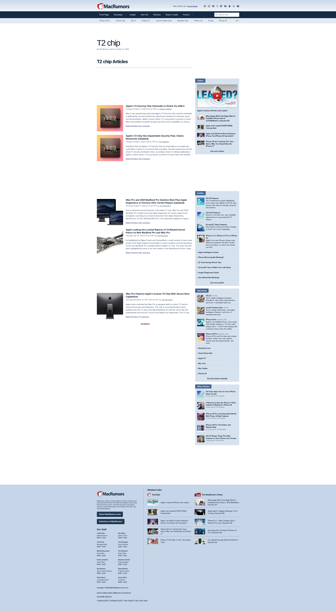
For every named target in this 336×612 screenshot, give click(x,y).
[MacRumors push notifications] (229, 6)
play (217, 96)
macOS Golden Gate (164, 21)
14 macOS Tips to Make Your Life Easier (214, 267)
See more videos (217, 151)
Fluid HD (131, 600)
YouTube (156, 495)
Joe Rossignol (165, 206)
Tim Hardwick (164, 142)
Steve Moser (101, 577)
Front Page (104, 15)
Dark (145, 600)
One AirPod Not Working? (208, 278)
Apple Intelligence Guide (208, 252)
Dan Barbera (101, 568)
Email (98, 537)
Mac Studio (203, 368)
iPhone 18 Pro (104, 21)
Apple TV (202, 358)
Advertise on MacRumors (110, 521)
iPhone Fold (120, 21)
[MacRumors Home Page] (113, 6)
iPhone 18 (223, 21)
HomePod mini (204, 348)
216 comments (144, 159)
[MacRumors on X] (217, 6)
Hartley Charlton (165, 109)
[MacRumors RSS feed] (233, 6)
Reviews (157, 15)
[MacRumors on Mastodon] (221, 6)
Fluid (125, 600)
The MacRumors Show (212, 495)
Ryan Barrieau (123, 568)
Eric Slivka (121, 533)
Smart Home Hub (205, 353)
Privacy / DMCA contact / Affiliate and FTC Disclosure (114, 592)
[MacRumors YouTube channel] (225, 6)
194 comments (144, 223)
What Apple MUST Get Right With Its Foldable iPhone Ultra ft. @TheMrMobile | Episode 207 (220, 118)
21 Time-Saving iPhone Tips (209, 262)
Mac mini (202, 363)
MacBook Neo (182, 21)
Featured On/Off (103, 600)
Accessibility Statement (104, 596)
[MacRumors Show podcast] (205, 6)
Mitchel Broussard (103, 551)
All (237, 21)
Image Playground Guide (208, 273)
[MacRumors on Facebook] (213, 6)
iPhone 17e (198, 21)
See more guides (217, 283)
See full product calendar (217, 379)
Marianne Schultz (124, 560)
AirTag (210, 21)
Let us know (192, 6)
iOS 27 (133, 21)
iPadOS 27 (146, 21)
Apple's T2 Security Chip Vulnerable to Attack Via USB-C (155, 106)
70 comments (144, 317)
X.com (104, 537)
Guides (133, 15)
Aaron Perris (122, 577)
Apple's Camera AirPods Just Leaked (212, 111)
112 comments (144, 126)
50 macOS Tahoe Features (216, 225)
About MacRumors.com (110, 514)
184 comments (144, 253)
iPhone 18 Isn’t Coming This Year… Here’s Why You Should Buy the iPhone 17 (220, 144)
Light (141, 600)
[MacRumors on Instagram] (209, 6)
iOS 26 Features (212, 198)
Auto (137, 600)
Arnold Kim (101, 533)
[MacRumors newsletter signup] (238, 6)
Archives (145, 324)
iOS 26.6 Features (213, 213)
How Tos (144, 15)
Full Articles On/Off (116, 600)
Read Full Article (132, 126)
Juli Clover (100, 542)
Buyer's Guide (172, 15)
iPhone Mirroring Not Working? (211, 257)
